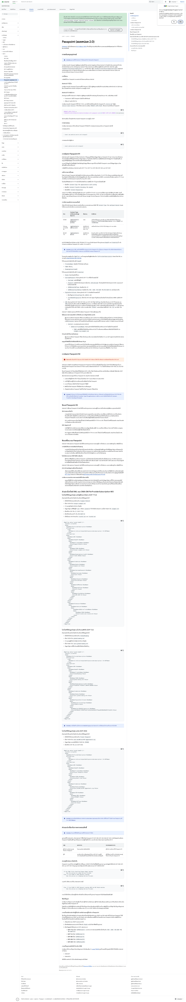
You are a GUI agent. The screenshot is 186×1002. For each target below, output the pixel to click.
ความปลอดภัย (22, 9)
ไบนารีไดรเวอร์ (24, 990)
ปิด (174, 22)
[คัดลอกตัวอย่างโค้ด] (123, 110)
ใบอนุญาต (41, 999)
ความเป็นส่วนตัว (48, 999)
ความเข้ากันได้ (40, 9)
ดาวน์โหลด (23, 983)
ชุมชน (31, 999)
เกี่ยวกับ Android (25, 999)
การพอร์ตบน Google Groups (82, 993)
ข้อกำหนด (23, 981)
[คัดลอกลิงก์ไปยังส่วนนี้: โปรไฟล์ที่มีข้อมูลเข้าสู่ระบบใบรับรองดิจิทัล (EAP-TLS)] (95, 630)
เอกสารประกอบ (5, 6)
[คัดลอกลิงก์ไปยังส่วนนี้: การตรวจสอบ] (71, 123)
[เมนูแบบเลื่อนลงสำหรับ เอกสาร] (17, 1)
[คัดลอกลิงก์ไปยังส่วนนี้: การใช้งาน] (69, 76)
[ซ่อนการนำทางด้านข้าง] (17, 999)
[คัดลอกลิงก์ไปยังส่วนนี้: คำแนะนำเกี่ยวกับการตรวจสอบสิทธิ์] (88, 827)
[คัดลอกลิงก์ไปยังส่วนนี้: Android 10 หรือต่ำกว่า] (75, 93)
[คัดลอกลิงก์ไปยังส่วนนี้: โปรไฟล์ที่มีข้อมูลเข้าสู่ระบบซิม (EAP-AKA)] (88, 731)
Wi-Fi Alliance (72, 820)
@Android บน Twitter (81, 979)
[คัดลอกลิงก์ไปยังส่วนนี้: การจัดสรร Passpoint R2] (81, 354)
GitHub (23, 993)
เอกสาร (14, 1)
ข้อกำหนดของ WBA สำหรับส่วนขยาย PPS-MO (94, 474)
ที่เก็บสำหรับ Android (26, 979)
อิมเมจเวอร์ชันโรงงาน (25, 988)
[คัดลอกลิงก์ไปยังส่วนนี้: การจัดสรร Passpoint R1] (81, 154)
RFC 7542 (67, 474)
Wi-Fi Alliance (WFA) (81, 46)
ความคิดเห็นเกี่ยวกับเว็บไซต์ (59, 999)
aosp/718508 (95, 949)
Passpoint (64, 46)
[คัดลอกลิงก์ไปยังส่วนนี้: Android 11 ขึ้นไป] (73, 84)
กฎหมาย (36, 999)
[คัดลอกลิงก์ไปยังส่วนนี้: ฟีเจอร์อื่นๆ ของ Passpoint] (83, 441)
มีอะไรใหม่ (4, 9)
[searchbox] (10, 14)
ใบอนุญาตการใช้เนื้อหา (88, 966)
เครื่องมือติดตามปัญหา (136, 993)
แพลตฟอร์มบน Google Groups (83, 988)
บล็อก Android (79, 983)
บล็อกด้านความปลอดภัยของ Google (84, 986)
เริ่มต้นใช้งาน (12, 9)
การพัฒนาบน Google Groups (82, 990)
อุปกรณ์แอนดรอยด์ (51, 9)
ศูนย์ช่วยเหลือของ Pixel (136, 981)
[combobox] (156, 1)
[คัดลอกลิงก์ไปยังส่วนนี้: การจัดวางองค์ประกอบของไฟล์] (81, 202)
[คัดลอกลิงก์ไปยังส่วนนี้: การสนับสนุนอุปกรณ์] (78, 54)
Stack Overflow (134, 990)
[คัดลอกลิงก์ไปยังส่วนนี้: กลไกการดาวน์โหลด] (74, 172)
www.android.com (135, 986)
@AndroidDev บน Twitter (82, 981)
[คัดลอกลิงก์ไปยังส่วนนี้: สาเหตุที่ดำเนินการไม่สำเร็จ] (78, 861)
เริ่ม (180, 22)
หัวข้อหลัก (31, 9)
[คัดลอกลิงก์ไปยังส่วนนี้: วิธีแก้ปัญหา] (70, 899)
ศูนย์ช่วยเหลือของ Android (136, 979)
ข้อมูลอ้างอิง (72, 9)
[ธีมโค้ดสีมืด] (121, 110)
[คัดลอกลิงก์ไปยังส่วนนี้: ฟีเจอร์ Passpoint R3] (79, 405)
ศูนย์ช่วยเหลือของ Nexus (136, 983)
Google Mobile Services (136, 988)
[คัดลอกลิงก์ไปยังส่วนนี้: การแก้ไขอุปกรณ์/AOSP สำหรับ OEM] (83, 946)
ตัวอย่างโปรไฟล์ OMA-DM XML (74, 258)
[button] (8, 23)
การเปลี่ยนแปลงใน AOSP (79, 22)
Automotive (63, 9)
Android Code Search (26, 1)
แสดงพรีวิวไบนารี (25, 986)
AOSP (63, 36)
